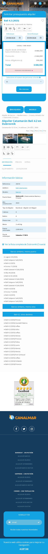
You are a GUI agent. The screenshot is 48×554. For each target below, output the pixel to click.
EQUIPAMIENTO (7, 169)
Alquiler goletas (24, 506)
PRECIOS (18, 162)
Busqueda (16, 109)
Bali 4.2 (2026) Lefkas (12, 326)
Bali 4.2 (18, 192)
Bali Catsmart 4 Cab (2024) (14, 269)
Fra (44, 131)
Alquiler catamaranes (24, 464)
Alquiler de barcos (8, 115)
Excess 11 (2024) (11, 266)
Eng (32, 131)
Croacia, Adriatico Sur (36, 115)
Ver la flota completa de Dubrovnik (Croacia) (24, 244)
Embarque (10, 34)
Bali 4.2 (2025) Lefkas (12, 332)
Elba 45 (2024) (10, 273)
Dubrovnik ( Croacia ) (11, 117)
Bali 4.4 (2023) (10, 295)
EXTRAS (27, 162)
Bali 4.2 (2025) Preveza (13, 339)
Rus (36, 131)
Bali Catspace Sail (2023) (14, 298)
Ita (41, 131)
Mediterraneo (22, 115)
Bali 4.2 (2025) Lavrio (12, 345)
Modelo (32, 109)
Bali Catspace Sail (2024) (14, 282)
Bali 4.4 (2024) (10, 289)
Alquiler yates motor (24, 502)
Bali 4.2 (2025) (10, 263)
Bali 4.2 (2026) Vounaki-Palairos (16, 323)
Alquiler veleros (24, 460)
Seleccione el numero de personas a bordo (22, 78)
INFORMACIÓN (7, 162)
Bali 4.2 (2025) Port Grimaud (15, 355)
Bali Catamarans (21, 188)
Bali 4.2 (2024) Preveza (13, 364)
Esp (27, 131)
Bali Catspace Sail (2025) (14, 260)
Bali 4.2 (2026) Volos (12, 329)
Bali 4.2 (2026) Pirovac (13, 320)
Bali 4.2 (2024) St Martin (13, 361)
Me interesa (24, 89)
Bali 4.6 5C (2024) (11, 276)
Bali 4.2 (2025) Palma (12, 342)
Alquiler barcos (24, 456)
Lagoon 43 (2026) (11, 257)
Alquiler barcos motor (24, 468)
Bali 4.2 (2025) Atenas (12, 336)
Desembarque (32, 34)
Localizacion (21, 169)
